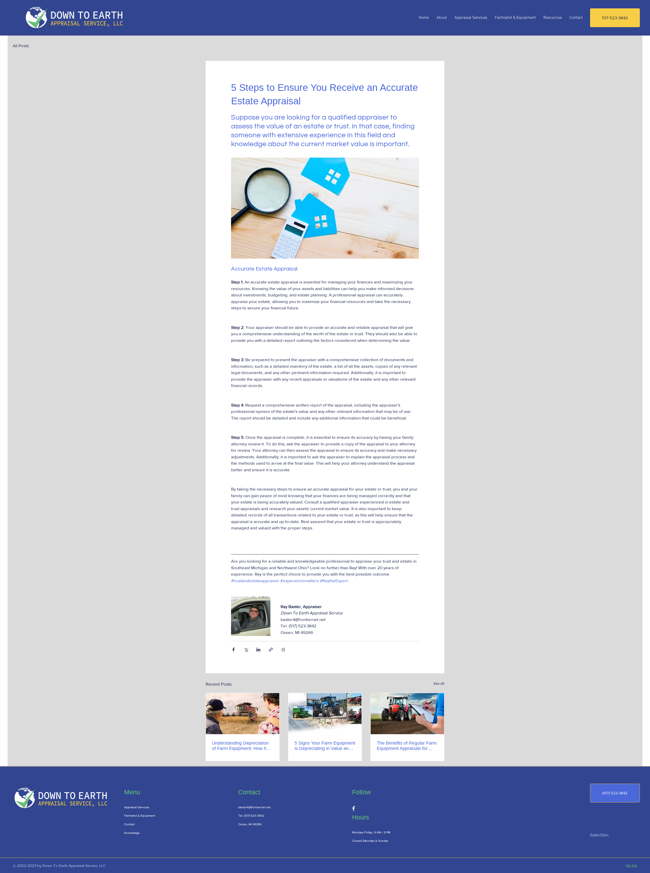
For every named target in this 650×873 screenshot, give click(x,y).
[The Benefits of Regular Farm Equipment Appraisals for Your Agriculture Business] (407, 713)
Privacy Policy (599, 834)
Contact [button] (129, 824)
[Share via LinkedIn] (258, 649)
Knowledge (132, 833)
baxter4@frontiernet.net (254, 807)
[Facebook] (353, 808)
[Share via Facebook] (233, 649)
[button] (576, 18)
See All (438, 683)
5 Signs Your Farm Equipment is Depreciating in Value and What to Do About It (325, 746)
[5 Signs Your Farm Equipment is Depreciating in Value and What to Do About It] (325, 713)
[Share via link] (270, 649)
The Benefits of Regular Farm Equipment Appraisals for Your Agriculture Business (407, 746)
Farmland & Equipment (139, 815)
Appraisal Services (136, 807)
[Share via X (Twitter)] (245, 649)
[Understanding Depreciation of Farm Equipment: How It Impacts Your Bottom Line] (242, 713)
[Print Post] (283, 649)
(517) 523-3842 (254, 815)
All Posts (21, 45)
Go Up (631, 865)
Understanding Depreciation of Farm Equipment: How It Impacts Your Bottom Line (240, 746)
